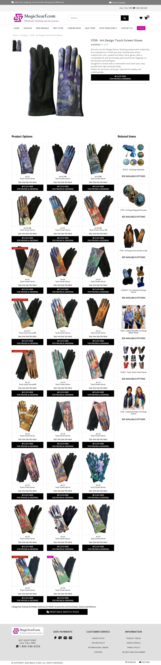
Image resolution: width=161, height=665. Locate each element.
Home (16, 28)
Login (141, 28)
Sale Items (90, 28)
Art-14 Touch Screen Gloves (62, 383)
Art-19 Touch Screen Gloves (98, 435)
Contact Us (127, 28)
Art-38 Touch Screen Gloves (62, 589)
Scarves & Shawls (29, 606)
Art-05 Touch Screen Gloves (62, 229)
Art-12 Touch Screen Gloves (98, 332)
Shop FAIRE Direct (108, 28)
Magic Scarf (35, 663)
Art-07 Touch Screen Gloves (27, 280)
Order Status (98, 638)
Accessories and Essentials (66, 606)
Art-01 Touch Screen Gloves (27, 178)
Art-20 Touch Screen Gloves (27, 486)
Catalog (28, 28)
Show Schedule (133, 643)
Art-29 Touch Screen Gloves (27, 538)
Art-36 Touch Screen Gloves (27, 589)
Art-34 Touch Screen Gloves (62, 538)
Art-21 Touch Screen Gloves (62, 486)
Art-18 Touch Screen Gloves (62, 435)
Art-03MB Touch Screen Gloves (98, 178)
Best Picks (58, 28)
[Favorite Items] (141, 18)
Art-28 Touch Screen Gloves (98, 486)
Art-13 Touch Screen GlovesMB (27, 383)
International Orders (98, 647)
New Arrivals (42, 28)
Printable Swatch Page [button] (64, 611)
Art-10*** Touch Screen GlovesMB (27, 332)
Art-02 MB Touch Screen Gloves (62, 178)
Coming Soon (74, 28)
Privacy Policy (133, 647)
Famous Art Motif (46, 606)
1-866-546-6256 (29, 646)
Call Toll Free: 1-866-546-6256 (133, 8)
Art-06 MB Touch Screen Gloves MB (98, 229)
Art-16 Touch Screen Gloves (27, 435)
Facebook (131, 662)
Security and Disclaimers (133, 652)
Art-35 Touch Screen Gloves (98, 538)
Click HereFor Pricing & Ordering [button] (120, 77)
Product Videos (133, 638)
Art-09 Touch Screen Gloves (98, 280)
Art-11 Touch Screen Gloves (62, 332)
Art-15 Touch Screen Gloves (98, 383)
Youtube (145, 662)
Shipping (98, 652)
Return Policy (98, 643)
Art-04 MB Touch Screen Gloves (27, 229)
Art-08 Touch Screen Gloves (62, 280)
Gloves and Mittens (87, 606)
